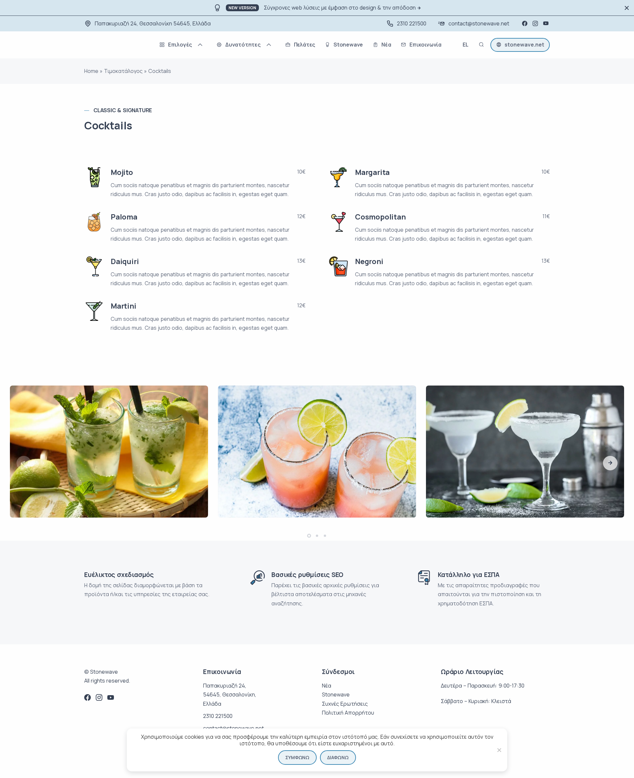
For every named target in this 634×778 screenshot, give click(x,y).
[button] (610, 463)
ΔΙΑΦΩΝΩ (338, 757)
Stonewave (336, 694)
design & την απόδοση (388, 7)
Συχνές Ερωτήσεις (345, 703)
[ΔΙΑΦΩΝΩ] (499, 750)
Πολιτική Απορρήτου (348, 712)
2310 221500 (411, 23)
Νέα (326, 685)
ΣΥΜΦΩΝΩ (297, 757)
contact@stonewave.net (478, 23)
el (466, 45)
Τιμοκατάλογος (123, 71)
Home (91, 71)
